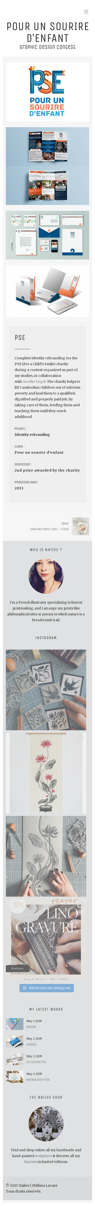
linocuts (30, 1162)
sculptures (43, 1156)
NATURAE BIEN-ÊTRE (38, 1080)
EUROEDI (31, 1044)
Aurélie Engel (34, 381)
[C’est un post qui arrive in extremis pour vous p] (46, 773)
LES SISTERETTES (36, 1062)
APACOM (31, 1027)
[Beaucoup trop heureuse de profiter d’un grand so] (46, 690)
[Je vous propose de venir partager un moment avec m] (46, 939)
